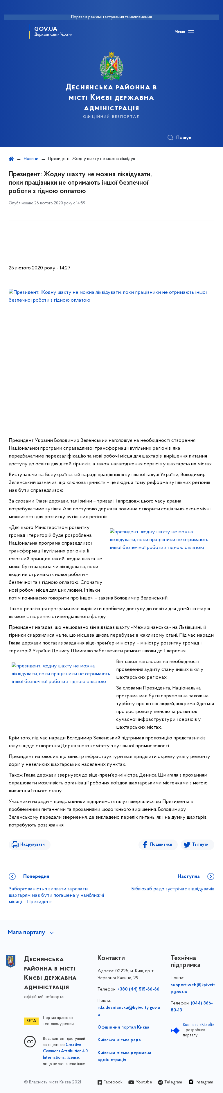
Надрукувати (32, 844)
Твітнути (200, 844)
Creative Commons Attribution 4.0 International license (65, 1051)
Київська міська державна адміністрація (124, 1056)
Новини (31, 158)
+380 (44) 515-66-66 (138, 989)
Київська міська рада (119, 1040)
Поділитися (161, 844)
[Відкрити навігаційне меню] (191, 32)
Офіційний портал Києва (123, 1027)
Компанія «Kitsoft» (198, 1025)
